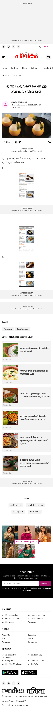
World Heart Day (35, 655)
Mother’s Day (33, 664)
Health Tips (35, 511)
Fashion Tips (15, 505)
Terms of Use (21, 701)
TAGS (26, 498)
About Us (6, 635)
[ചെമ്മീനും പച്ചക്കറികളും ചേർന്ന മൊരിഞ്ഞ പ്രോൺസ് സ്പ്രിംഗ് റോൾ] (10, 395)
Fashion (14, 68)
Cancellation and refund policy (15, 705)
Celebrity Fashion (35, 505)
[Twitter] (18, 47)
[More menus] (4, 57)
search (40, 46)
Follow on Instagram (25, 542)
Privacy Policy (8, 701)
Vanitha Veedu (8, 622)
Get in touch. (38, 40)
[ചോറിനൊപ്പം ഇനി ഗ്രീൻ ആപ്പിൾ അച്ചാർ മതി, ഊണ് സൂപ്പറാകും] (10, 418)
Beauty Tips (18, 511)
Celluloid (35, 68)
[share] (7, 142)
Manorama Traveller (10, 618)
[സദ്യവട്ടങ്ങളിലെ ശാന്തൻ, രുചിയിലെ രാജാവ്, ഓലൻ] (10, 350)
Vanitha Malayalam (10, 615)
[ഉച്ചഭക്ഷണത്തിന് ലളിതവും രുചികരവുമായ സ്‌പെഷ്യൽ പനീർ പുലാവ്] (10, 440)
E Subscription (48, 57)
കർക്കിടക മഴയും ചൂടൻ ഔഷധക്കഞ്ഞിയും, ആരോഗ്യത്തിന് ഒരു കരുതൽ (34, 463)
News (24, 68)
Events (5, 638)
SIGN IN (47, 47)
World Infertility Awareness (9, 656)
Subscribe (32, 635)
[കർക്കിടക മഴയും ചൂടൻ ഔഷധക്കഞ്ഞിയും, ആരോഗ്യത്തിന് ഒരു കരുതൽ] (10, 463)
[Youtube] (13, 47)
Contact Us (32, 642)
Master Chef (16, 76)
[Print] (16, 142)
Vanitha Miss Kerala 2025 (12, 664)
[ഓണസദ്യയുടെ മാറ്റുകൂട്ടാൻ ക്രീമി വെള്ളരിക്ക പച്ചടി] (10, 372)
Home (4, 68)
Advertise (6, 642)
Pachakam (6, 76)
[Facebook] (4, 47)
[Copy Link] (20, 142)
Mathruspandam (9, 660)
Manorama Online (35, 618)
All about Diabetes (36, 660)
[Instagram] (8, 47)
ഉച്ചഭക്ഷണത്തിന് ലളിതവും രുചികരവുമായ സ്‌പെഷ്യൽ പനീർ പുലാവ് (34, 440)
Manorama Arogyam (36, 615)
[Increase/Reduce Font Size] (49, 142)
